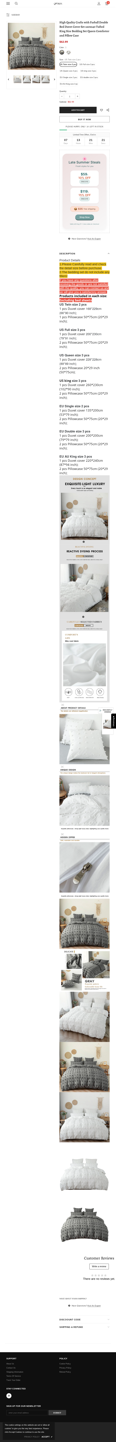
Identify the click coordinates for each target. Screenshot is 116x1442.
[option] (31, 46)
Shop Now (85, 217)
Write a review (99, 1266)
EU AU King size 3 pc (69, 84)
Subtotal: (63, 102)
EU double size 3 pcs (89, 77)
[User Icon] (98, 3)
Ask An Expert (94, 239)
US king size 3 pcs (88, 71)
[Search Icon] (16, 3)
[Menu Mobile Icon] (8, 3)
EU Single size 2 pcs (68, 77)
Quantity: (63, 91)
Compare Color (46, 66)
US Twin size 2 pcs (68, 64)
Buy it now (84, 119)
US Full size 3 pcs (87, 64)
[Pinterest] (8, 1395)
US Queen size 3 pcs (69, 71)
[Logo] (58, 3)
